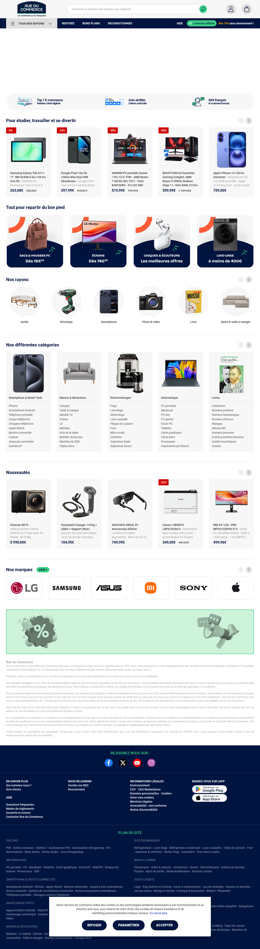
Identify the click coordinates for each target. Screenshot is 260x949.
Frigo (113, 405)
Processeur (168, 441)
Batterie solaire (202, 871)
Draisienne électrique (216, 929)
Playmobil (223, 890)
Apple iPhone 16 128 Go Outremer (228, 175)
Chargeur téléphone (21, 423)
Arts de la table (69, 432)
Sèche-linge (172, 851)
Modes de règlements (20, 808)
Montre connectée (20, 432)
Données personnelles (144, 793)
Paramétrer (128, 925)
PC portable (168, 405)
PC (25, 867)
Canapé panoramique (59, 937)
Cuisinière (188, 851)
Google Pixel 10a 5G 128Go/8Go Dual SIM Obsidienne (74, 177)
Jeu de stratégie (213, 886)
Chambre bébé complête (221, 906)
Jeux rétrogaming (71, 851)
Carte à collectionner (187, 886)
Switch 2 (41, 847)
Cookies (166, 793)
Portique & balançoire (191, 890)
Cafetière (116, 437)
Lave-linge (160, 847)
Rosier (194, 867)
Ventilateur (180, 867)
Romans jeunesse (223, 432)
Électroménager (120, 397)
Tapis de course (234, 925)
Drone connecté (16, 890)
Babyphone (246, 906)
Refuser (94, 925)
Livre (193, 321)
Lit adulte (25, 933)
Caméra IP (15, 446)
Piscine (139, 871)
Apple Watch (17, 428)
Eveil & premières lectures (228, 437)
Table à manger (69, 410)
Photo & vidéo (151, 321)
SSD (36, 871)
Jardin (24, 321)
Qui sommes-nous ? (18, 785)
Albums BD (219, 428)
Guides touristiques (224, 441)
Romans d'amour (222, 419)
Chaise (64, 419)
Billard (211, 890)
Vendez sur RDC (78, 785)
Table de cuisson (234, 847)
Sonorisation (14, 851)
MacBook (35, 867)
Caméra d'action (48, 914)
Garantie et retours (18, 812)
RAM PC (98, 867)
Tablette (166, 428)
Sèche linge (117, 414)
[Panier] (246, 9)
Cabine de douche (232, 867)
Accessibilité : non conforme (148, 805)
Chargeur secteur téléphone (52, 894)
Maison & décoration (73, 397)
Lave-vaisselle (212, 847)
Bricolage (66, 321)
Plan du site (130, 833)
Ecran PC (167, 423)
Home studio (50, 851)
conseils (121, 725)
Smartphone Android (22, 410)
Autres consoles (23, 847)
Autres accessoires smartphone (95, 890)
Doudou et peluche (238, 886)
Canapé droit (83, 937)
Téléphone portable (21, 414)
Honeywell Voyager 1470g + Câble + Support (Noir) (79, 527)
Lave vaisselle (119, 419)
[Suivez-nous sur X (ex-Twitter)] (123, 763)
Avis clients (13, 789)
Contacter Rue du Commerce (24, 816)
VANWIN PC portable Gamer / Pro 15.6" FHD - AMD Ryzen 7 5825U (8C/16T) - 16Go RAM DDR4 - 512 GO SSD (130, 179)
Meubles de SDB (70, 441)
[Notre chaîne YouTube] (137, 763)
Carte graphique (171, 432)
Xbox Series (32, 851)
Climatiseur (141, 867)
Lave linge (116, 410)
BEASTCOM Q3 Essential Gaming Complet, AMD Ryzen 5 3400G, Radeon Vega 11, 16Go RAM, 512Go (180, 179)
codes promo (137, 725)
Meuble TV (66, 414)
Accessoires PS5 (59, 847)
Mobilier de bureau (71, 437)
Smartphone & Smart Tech (25, 397)
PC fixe (165, 414)
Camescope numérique (21, 914)
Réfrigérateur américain (184, 847)
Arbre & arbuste (161, 867)
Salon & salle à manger (235, 321)
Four (113, 428)
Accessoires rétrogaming (88, 847)
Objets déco (67, 446)
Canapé (64, 405)
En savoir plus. (159, 913)
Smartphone (109, 321)
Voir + (43, 569)
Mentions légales (141, 801)
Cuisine (216, 446)
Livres (216, 397)
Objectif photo (47, 910)
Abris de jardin (155, 871)
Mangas (217, 423)
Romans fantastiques (225, 414)
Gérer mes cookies (142, 797)
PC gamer (167, 419)
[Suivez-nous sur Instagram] (151, 763)
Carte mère (168, 437)
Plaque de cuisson (121, 423)
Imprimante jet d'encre (175, 446)
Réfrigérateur (143, 847)
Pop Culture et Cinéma (157, 886)
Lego (137, 886)
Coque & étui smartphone (106, 886)
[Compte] (231, 9)
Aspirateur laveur (121, 446)
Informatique (169, 397)
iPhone (13, 405)
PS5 (8, 847)
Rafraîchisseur (209, 867)
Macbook (167, 410)
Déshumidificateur (178, 871)
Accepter (164, 925)
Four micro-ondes (208, 851)
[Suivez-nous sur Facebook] (109, 763)
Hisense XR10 (19, 525)
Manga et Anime (164, 890)
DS (108, 847)
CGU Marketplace (149, 789)
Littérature (218, 405)
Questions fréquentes (20, 804)
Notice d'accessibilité (144, 809)
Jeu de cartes (143, 890)
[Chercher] (203, 9)
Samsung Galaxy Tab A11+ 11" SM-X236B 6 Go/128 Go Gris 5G (28, 177)
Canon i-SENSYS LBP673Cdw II (173, 527)
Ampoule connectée (21, 441)
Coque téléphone (19, 419)
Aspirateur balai (120, 441)
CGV (133, 789)
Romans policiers (222, 410)
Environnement (140, 785)
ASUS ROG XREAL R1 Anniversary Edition (125, 527)
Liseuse (13, 437)
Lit (61, 423)
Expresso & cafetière (148, 851)
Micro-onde (117, 432)
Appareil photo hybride (21, 910)
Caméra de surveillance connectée (50, 890)
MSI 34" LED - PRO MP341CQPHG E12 (225, 527)
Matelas (65, 428)
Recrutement (76, 789)
